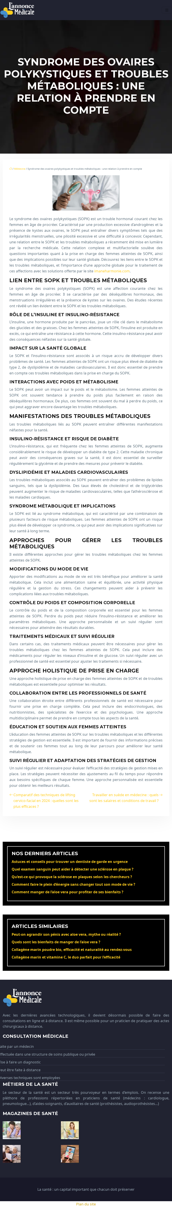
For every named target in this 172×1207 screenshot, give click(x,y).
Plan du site (86, 1204)
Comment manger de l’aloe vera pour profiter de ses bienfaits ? (67, 892)
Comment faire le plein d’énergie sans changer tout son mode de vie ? (73, 884)
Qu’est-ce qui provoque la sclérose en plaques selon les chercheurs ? (72, 876)
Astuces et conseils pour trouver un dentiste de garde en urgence (70, 861)
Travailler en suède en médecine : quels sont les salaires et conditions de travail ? (124, 797)
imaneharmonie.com (112, 271)
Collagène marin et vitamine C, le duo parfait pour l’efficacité (66, 957)
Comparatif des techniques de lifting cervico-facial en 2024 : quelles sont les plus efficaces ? (46, 800)
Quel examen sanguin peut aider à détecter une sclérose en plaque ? (72, 869)
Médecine (19, 168)
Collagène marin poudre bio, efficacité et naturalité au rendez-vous (72, 949)
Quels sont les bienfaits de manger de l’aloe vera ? (56, 942)
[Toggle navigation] (167, 10)
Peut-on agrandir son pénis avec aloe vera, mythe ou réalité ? (66, 934)
